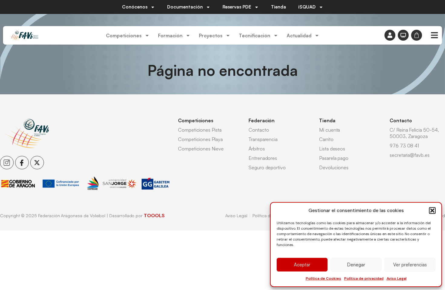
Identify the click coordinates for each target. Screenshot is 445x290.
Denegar (356, 265)
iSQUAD (307, 7)
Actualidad (299, 35)
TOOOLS (154, 215)
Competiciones (124, 35)
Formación (170, 35)
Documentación (185, 7)
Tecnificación (254, 35)
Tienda (278, 7)
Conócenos (134, 7)
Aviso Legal (397, 278)
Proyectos (210, 35)
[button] (432, 210)
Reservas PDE (236, 7)
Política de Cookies (323, 278)
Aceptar (302, 265)
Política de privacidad (364, 278)
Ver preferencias (410, 265)
